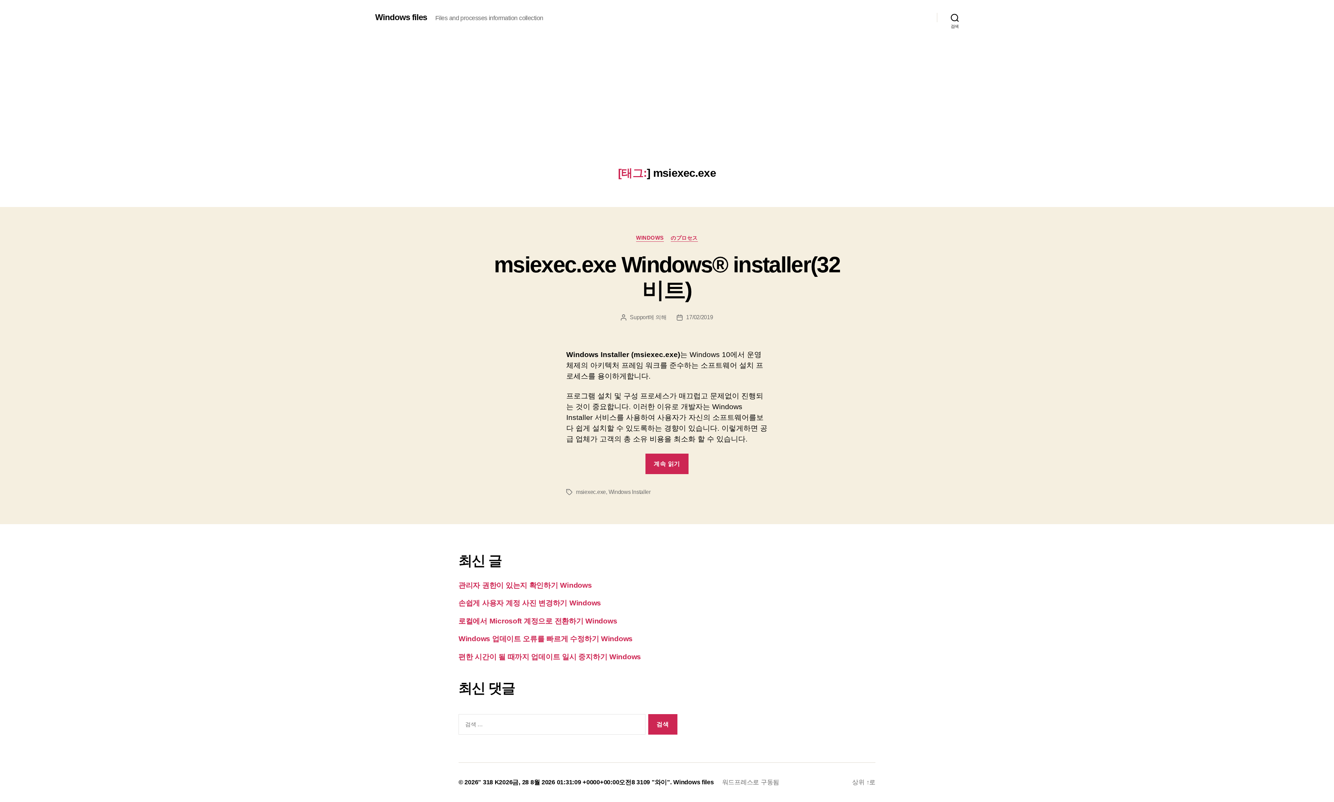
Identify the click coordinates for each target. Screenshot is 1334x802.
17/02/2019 (699, 317)
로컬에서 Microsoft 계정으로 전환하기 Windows (538, 621)
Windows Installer (630, 492)
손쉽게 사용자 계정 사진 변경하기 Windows (530, 603)
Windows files (401, 17)
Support (639, 317)
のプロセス (684, 238)
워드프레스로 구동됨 (750, 782)
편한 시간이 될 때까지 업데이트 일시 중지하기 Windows (550, 657)
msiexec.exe (591, 492)
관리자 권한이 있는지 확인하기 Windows (525, 585)
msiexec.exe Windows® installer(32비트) (667, 277)
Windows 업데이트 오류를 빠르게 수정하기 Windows (546, 639)
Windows (650, 238)
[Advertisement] (667, 114)
